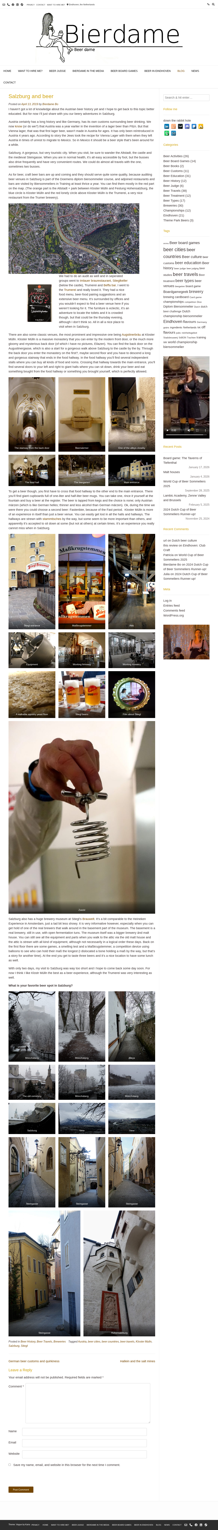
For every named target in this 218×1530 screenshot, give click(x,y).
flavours (189, 322)
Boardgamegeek (175, 292)
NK (199, 327)
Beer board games (184, 243)
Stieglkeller (120, 280)
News (195, 70)
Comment (16, 1386)
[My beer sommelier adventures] (109, 37)
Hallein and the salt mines (137, 1361)
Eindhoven (170, 215)
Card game (196, 297)
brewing (168, 297)
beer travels (127, 1341)
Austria (82, 1341)
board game (193, 286)
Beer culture (192, 257)
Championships (173, 210)
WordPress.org (173, 615)
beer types (184, 280)
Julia (166, 574)
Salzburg (14, 1345)
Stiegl (24, 1345)
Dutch (197, 307)
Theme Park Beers (176, 220)
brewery (196, 291)
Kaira (27, 1524)
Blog (181, 70)
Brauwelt (88, 919)
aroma (166, 243)
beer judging (193, 268)
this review (170, 545)
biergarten (180, 286)
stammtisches (51, 519)
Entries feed (171, 605)
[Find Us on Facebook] (13, 4)
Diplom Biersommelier (178, 306)
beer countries (110, 1341)
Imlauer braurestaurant (95, 280)
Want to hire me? (56, 5)
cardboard (182, 297)
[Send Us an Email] (4, 4)
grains (166, 327)
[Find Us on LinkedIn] (17, 4)
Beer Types (171, 200)
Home (7, 70)
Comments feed (174, 610)
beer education (188, 263)
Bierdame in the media (88, 70)
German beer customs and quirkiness (34, 1361)
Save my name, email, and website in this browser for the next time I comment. (66, 1465)
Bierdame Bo (50, 104)
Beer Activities (173, 156)
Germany (202, 322)
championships (173, 301)
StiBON (182, 338)
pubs (178, 333)
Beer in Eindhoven (157, 70)
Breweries (59, 1341)
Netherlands (190, 327)
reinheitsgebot (189, 332)
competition (190, 302)
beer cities (94, 1341)
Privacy (31, 5)
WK (165, 342)
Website (14, 1453)
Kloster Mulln (144, 1341)
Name (13, 1431)
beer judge (180, 268)
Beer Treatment (173, 195)
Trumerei (70, 290)
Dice (199, 302)
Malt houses (171, 472)
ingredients (176, 327)
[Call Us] (8, 4)
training (201, 337)
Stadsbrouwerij (170, 338)
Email (12, 1442)
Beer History (28, 1341)
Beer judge (57, 70)
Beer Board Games (124, 70)
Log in (167, 600)
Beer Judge (171, 186)
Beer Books (171, 166)
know (18, 126)
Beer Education (173, 176)
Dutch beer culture (184, 540)
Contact (40, 5)
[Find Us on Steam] (22, 4)
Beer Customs (173, 171)
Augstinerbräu (131, 334)
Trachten (191, 338)
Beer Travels (44, 1341)
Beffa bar (110, 285)
